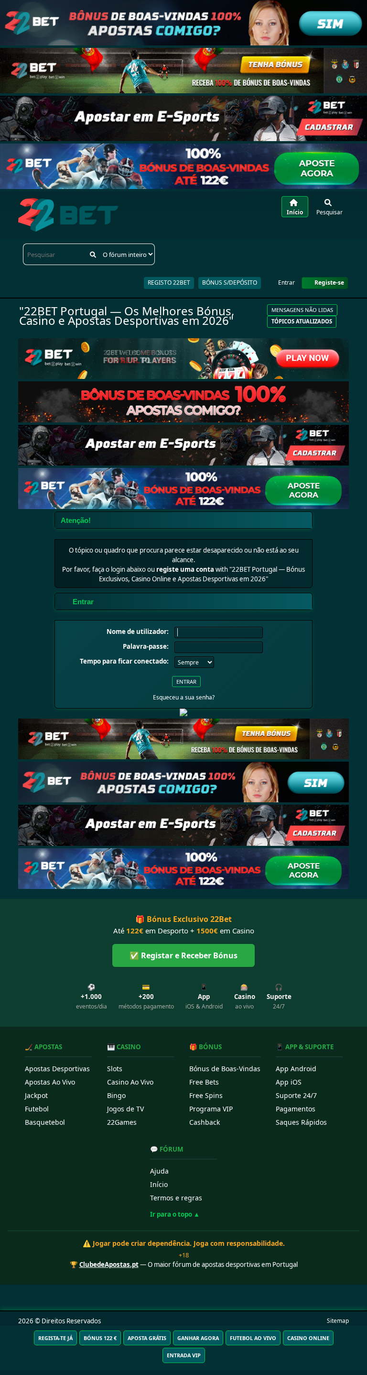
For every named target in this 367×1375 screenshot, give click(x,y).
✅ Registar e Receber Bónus (183, 955)
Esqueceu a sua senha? (184, 697)
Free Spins (206, 1095)
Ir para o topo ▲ (175, 1214)
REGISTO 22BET (169, 282)
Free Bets (204, 1082)
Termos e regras (176, 1197)
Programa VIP (211, 1108)
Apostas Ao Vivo (50, 1082)
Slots (114, 1068)
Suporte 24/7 (296, 1095)
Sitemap (338, 1321)
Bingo (116, 1095)
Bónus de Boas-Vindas (224, 1068)
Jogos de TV (125, 1108)
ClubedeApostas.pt (109, 1264)
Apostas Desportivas (57, 1068)
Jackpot (36, 1095)
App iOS (289, 1082)
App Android (296, 1068)
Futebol (37, 1108)
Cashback (204, 1122)
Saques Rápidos (301, 1122)
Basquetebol (45, 1122)
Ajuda (159, 1170)
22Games (122, 1122)
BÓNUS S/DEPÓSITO (229, 282)
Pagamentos (295, 1108)
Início (159, 1184)
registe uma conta (185, 569)
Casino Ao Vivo (130, 1082)
